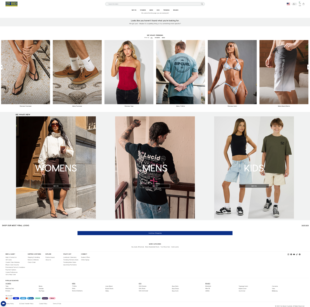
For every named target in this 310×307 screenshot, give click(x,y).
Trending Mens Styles (69, 262)
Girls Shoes (142, 288)
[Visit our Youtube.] (293, 254)
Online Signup (85, 260)
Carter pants (175, 247)
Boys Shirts (175, 286)
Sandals (41, 288)
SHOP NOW (305, 225)
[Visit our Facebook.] (291, 254)
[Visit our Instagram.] (288, 254)
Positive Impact (50, 257)
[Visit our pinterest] (299, 254)
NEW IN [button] (134, 10)
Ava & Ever (242, 291)
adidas (207, 291)
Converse (275, 286)
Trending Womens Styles (70, 260)
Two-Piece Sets (165, 247)
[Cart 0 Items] (303, 4)
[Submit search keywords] (202, 4)
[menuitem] (134, 10)
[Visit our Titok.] (296, 254)
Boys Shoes (175, 288)
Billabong (274, 291)
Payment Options (11, 269)
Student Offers (85, 257)
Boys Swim (175, 291)
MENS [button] (151, 10)
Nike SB (207, 288)
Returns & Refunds (33, 260)
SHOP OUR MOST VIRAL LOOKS (15, 225)
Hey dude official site (137, 247)
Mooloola (208, 286)
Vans (273, 288)
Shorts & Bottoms (77, 291)
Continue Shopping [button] (155, 233)
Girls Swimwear (143, 291)
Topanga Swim (243, 286)
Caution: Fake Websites (13, 262)
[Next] (308, 67)
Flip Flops (41, 291)
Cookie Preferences (12, 272)
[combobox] (155, 4)
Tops (6, 286)
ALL (152, 37)
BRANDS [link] (175, 10)
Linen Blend (108, 286)
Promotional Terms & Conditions (15, 267)
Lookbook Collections (69, 257)
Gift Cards (9, 260)
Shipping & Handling (34, 257)
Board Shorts (109, 288)
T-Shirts (74, 286)
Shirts (73, 288)
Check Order (32, 262)
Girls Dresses (142, 286)
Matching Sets (9, 288)
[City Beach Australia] (11, 4)
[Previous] (1, 67)
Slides (107, 291)
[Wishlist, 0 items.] (300, 4)
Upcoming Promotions (70, 265)
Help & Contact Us (11, 257)
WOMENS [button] (143, 10)
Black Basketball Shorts (152, 247)
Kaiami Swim (242, 288)
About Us (48, 260)
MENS (163, 37)
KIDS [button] (158, 10)
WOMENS (157, 37)
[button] (294, 4)
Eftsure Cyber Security (12, 265)
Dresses (7, 291)
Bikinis (40, 286)
